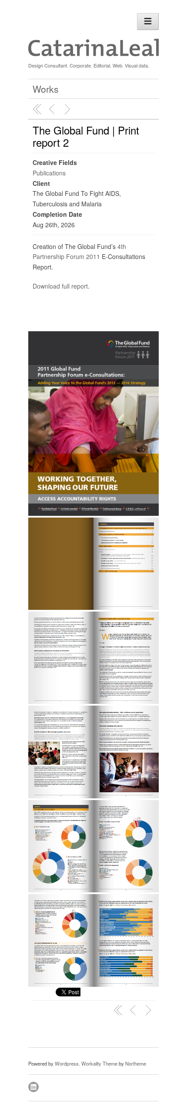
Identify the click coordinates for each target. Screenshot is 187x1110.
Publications (49, 172)
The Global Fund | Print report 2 (86, 136)
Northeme (135, 1063)
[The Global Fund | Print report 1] (53, 109)
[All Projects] (37, 109)
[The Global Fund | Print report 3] (68, 109)
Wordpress (67, 1063)
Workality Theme (99, 1063)
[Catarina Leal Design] (93, 54)
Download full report (60, 286)
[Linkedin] (34, 1085)
